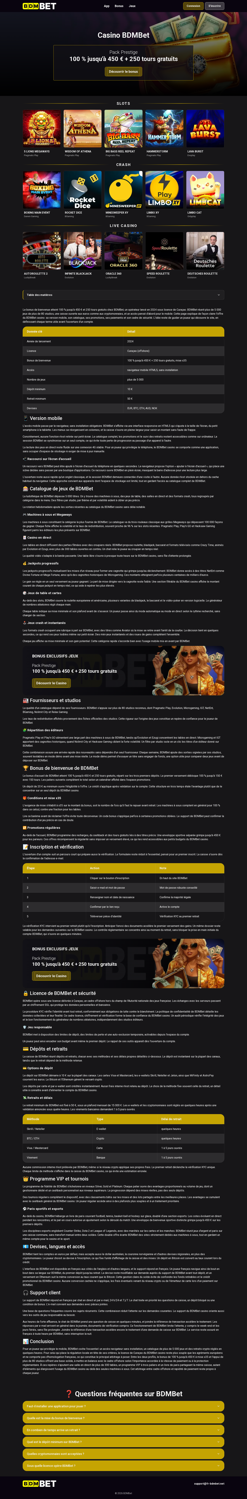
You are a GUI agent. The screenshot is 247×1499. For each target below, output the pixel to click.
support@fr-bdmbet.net (209, 1483)
